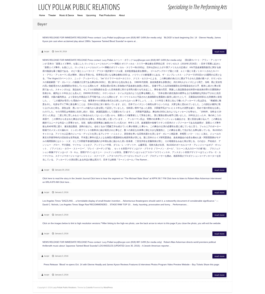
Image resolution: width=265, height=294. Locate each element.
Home (42, 15)
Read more (219, 51)
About (122, 15)
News (80, 15)
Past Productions (107, 15)
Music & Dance (66, 15)
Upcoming (91, 15)
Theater (52, 15)
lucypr (46, 51)
